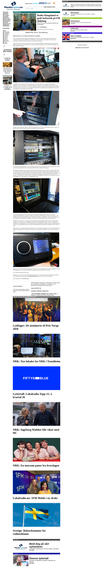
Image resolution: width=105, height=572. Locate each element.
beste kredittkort (6, 69)
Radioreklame (7, 20)
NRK (5, 30)
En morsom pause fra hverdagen (40, 465)
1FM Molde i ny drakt (44, 498)
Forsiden (6, 12)
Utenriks (6, 36)
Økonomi (6, 40)
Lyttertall (6, 16)
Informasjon (7, 21)
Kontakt (6, 22)
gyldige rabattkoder (7, 71)
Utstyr (5, 42)
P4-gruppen (6, 31)
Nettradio (6, 13)
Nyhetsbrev (6, 24)
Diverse (5, 38)
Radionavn (6, 17)
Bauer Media (7, 33)
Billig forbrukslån (7, 68)
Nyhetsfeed (6, 25)
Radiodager (6, 41)
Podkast (6, 37)
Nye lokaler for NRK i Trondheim (40, 361)
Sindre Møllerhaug (43, 32)
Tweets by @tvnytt (82, 45)
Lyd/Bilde (6, 34)
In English (6, 15)
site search (27, 8)
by (31, 8)
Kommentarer (7, 19)
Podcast (6, 14)
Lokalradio (6, 35)
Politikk (5, 43)
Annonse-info (7, 23)
